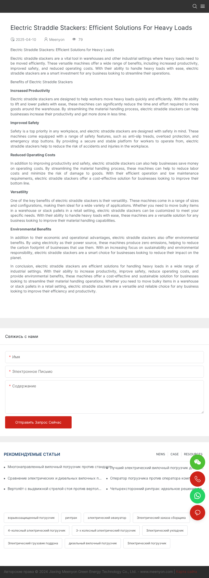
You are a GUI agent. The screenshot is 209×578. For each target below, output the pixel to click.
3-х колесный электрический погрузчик (106, 530)
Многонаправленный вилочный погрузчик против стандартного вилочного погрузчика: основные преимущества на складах (61, 466)
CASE (175, 454)
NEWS (160, 454)
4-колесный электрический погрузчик (36, 530)
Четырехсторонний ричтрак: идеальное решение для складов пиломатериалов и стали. (157, 488)
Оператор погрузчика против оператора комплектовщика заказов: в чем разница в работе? (157, 478)
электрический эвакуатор (107, 518)
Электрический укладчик (165, 530)
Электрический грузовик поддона (33, 543)
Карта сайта (186, 571)
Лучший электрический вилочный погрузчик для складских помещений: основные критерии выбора (157, 467)
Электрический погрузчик (146, 543)
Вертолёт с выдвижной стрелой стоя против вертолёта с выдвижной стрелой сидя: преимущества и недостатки (55, 488)
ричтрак (71, 518)
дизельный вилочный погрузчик (93, 543)
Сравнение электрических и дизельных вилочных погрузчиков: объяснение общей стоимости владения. (55, 478)
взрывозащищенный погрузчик (31, 518)
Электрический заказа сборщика (161, 518)
